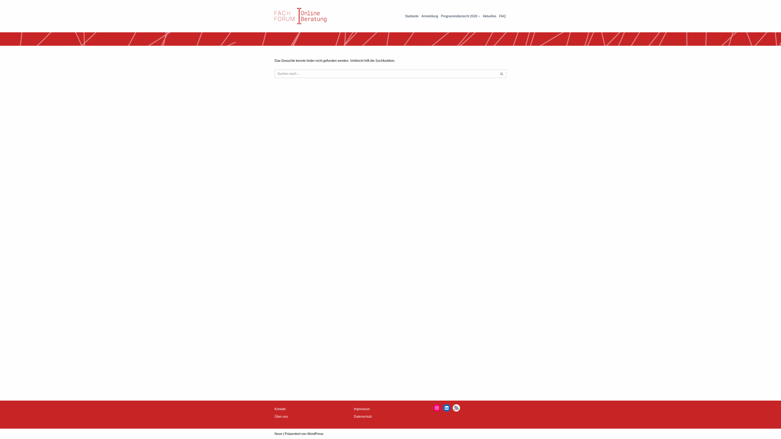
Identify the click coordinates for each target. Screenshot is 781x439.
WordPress (315, 434)
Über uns (281, 416)
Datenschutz (363, 416)
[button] (479, 16)
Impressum (362, 409)
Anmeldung (429, 16)
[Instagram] (437, 408)
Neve (278, 434)
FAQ (502, 16)
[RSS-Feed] (456, 408)
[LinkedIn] (446, 408)
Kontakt (280, 409)
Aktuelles (489, 16)
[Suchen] (501, 74)
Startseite (412, 16)
